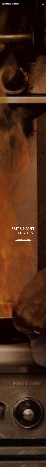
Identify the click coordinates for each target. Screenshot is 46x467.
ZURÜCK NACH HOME (23, 239)
